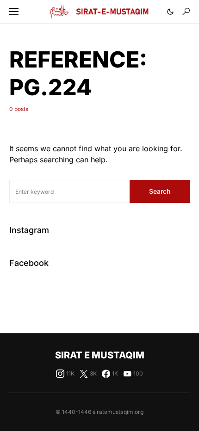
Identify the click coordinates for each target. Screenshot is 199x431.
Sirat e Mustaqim (99, 355)
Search (159, 191)
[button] (14, 11)
